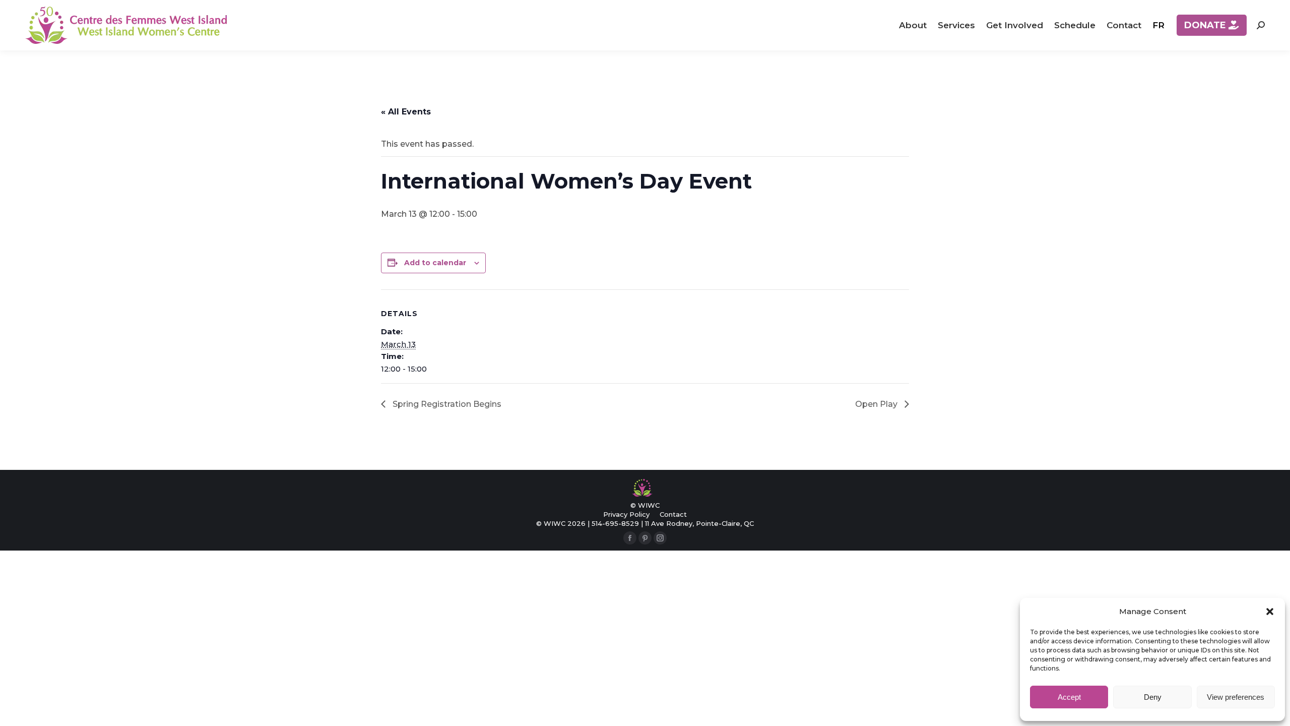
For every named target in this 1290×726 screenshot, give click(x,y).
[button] (1270, 612)
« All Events (406, 111)
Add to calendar (435, 262)
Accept (1069, 697)
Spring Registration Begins (446, 404)
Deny (1153, 697)
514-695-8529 (615, 523)
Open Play (877, 404)
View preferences (1235, 697)
